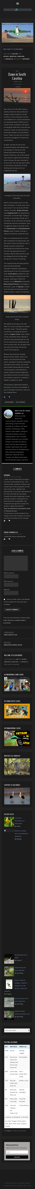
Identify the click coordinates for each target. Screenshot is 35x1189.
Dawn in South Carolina (17, 76)
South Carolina (20, 402)
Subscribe (17, 1157)
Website (6, 590)
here (8, 1131)
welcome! (25, 59)
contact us (24, 662)
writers (24, 659)
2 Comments (17, 86)
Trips (17, 71)
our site (15, 54)
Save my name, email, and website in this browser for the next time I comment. (17, 601)
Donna (7, 475)
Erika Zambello (11, 532)
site (17, 659)
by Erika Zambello (17, 84)
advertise (13, 56)
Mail (8, 581)
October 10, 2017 (17, 81)
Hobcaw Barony (9, 402)
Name (9, 573)
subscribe (20, 56)
